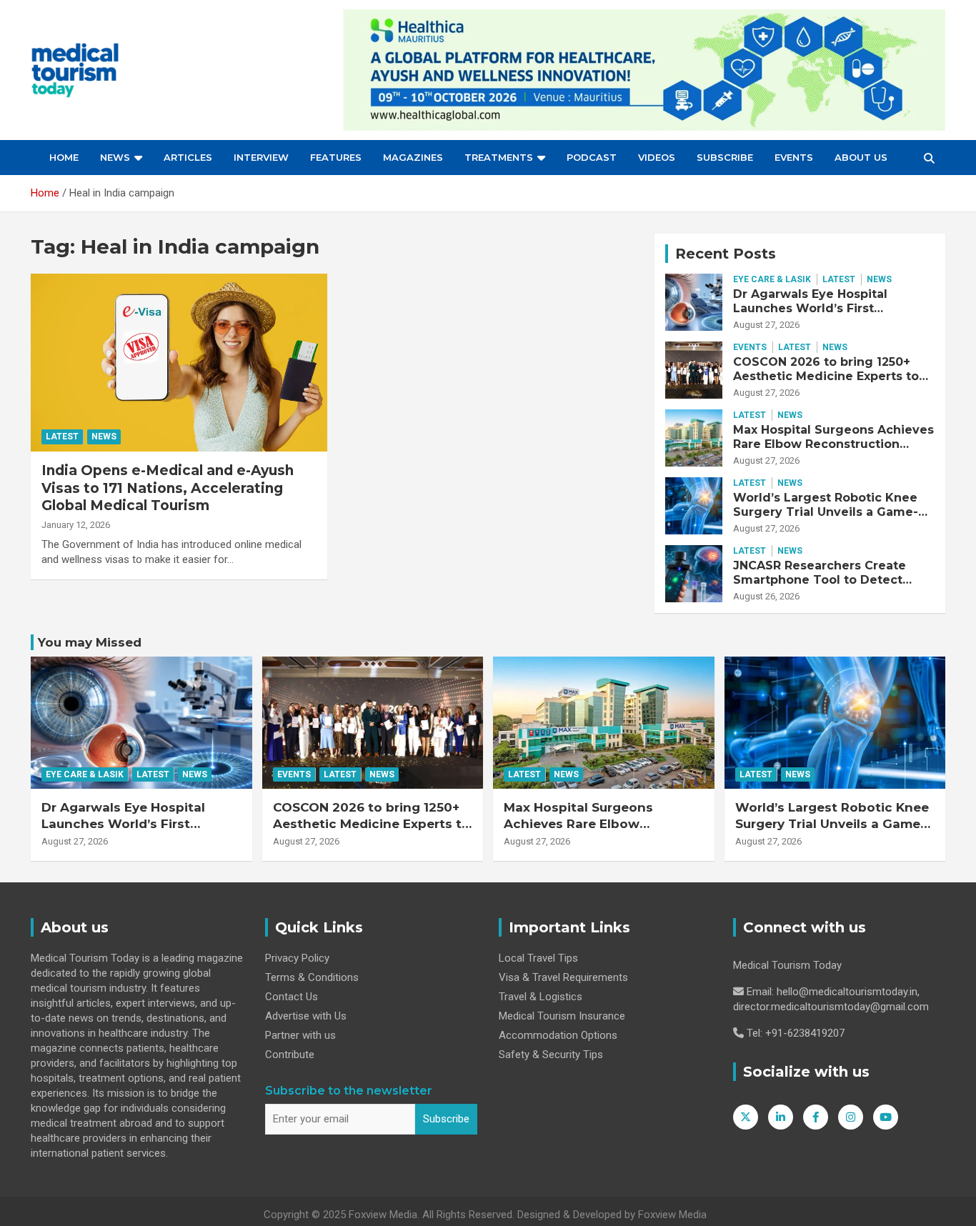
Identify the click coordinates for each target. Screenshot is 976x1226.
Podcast (592, 157)
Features (336, 157)
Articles (188, 157)
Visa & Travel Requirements (563, 977)
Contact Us (291, 996)
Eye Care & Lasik (772, 279)
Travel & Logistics (540, 996)
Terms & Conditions (312, 977)
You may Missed (89, 642)
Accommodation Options (558, 1035)
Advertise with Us (306, 1016)
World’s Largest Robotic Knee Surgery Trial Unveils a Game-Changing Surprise (825, 511)
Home (64, 157)
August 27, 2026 (766, 324)
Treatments (498, 157)
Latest (62, 437)
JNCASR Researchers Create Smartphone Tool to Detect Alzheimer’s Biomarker (819, 579)
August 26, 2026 (766, 596)
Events (794, 157)
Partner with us (300, 1035)
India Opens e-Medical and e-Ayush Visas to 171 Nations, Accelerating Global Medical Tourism (167, 488)
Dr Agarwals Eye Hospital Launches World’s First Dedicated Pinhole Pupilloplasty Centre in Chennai (832, 314)
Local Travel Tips (538, 958)
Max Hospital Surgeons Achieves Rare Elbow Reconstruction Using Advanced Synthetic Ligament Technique (833, 450)
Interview (261, 157)
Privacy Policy (297, 958)
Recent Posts (725, 253)
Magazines (413, 157)
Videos (656, 157)
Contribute (289, 1054)
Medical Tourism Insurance (562, 1016)
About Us (861, 157)
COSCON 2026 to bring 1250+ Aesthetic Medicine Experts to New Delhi (826, 375)
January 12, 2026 (75, 524)
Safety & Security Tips (551, 1054)
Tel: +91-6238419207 (796, 1033)
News (115, 157)
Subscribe (725, 157)
